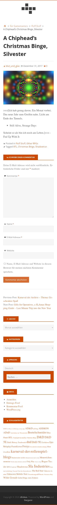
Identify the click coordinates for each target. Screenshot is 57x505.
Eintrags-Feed (13, 402)
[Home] (4, 26)
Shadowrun (41, 146)
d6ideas (23, 497)
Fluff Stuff (20, 143)
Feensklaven (16, 446)
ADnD (6, 432)
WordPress (45, 497)
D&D (40, 437)
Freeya (25, 446)
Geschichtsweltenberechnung (38, 447)
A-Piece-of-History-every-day (16, 429)
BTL (15, 146)
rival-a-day (38, 462)
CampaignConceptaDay (19, 438)
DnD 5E (36, 442)
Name (10, 224)
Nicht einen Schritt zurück (18, 462)
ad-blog (35, 429)
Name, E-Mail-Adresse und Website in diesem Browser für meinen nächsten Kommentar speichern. (27, 267)
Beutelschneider (37, 432)
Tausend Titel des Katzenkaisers (22, 471)
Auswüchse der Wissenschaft (19, 433)
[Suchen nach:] (28, 376)
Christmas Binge (26, 146)
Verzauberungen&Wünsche (35, 474)
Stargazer (28, 500)
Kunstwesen (29, 458)
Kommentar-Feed (14, 406)
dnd (29, 442)
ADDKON (44, 428)
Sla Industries (39, 466)
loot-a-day (36, 458)
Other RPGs (32, 143)
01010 (5, 429)
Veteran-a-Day (48, 474)
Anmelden (11, 399)
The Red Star (37, 470)
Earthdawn (45, 442)
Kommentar (13, 176)
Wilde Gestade (10, 477)
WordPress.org (13, 409)
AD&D (29, 428)
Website (10, 250)
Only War (30, 461)
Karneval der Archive (18, 458)
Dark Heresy (12, 442)
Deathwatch (22, 442)
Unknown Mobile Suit (17, 474)
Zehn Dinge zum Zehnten (28, 477)
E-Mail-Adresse (14, 237)
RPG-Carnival (11, 467)
